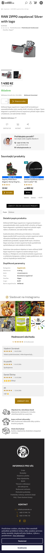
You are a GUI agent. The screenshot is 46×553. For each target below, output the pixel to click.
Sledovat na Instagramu (25, 297)
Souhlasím (22, 548)
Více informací (18, 535)
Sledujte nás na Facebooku (20, 520)
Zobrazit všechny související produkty (23, 206)
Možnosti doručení (30, 95)
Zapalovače (21, 268)
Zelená (33, 198)
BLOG (23, 481)
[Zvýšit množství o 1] (9, 100)
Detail (28, 192)
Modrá (26, 198)
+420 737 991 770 (24, 512)
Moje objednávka (23, 478)
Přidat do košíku (20, 101)
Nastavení (22, 541)
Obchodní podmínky (23, 492)
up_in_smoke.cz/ (24, 520)
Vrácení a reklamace (23, 484)
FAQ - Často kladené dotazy (23, 497)
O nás (23, 470)
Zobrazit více (23, 401)
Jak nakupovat (23, 486)
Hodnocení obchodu (23, 336)
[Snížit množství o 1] (9, 102)
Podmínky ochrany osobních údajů (23, 495)
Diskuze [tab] (11, 212)
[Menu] (41, 3)
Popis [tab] (5, 212)
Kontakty (23, 473)
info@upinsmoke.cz (25, 509)
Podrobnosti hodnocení (30, 28)
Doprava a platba (23, 476)
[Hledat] (26, 3)
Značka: (8, 30)
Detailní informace (7, 118)
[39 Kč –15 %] (12, 168)
